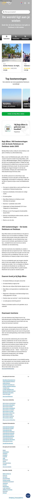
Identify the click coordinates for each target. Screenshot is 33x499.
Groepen (5, 484)
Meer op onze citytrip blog (9, 420)
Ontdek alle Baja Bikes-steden (16, 114)
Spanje (4, 461)
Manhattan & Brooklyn (8, 392)
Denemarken (6, 451)
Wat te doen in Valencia (8, 416)
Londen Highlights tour (8, 389)
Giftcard (5, 492)
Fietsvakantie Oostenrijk (8, 433)
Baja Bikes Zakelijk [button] (7, 470)
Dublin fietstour (6, 383)
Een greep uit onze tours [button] (9, 376)
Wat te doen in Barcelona (9, 405)
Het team (5, 477)
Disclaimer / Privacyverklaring (16, 497)
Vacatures (5, 483)
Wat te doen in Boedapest (9, 408)
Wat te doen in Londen (8, 411)
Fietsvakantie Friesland (8, 434)
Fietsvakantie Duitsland (8, 426)
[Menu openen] (29, 3)
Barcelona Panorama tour (9, 379)
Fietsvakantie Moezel (8, 438)
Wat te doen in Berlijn (8, 406)
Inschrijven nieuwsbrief (8, 481)
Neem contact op (7, 473)
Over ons (5, 475)
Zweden (5, 464)
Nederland (5, 459)
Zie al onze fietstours (8, 396)
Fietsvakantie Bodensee (8, 436)
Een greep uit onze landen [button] (9, 446)
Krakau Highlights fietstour (9, 386)
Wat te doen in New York (8, 413)
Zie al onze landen (7, 466)
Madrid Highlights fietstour (9, 391)
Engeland (5, 455)
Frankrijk (5, 456)
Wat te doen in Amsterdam (9, 403)
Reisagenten (6, 486)
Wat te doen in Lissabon (8, 409)
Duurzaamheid (6, 478)
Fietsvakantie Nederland (8, 431)
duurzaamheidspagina (8, 368)
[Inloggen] (25, 3)
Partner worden (6, 480)
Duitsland (5, 453)
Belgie (4, 450)
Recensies (5, 491)
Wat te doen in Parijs (7, 414)
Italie (4, 458)
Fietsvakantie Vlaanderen (9, 439)
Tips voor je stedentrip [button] (8, 400)
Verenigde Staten (7, 463)
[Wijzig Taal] (21, 3)
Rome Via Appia (6, 394)
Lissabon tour (6, 387)
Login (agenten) (6, 488)
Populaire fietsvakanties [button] (9, 423)
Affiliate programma (7, 489)
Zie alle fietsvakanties (8, 443)
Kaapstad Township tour (9, 384)
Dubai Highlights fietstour (9, 381)
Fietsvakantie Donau (8, 441)
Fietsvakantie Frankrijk (8, 428)
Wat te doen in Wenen (8, 417)
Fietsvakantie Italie (7, 430)
